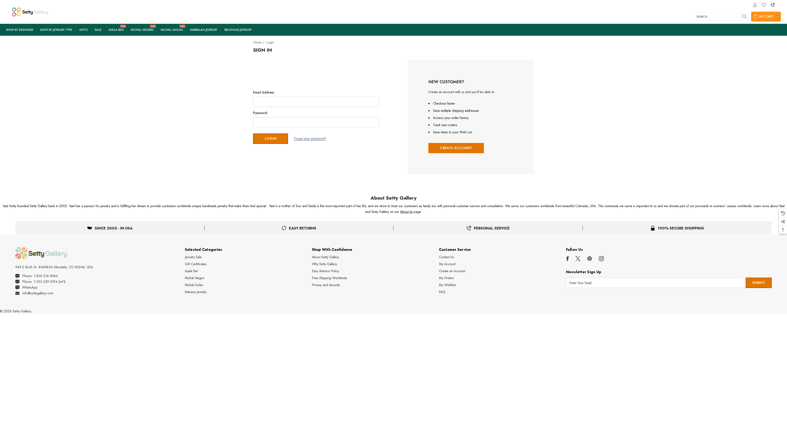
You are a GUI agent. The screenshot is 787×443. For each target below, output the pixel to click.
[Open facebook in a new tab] (567, 259)
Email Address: (264, 92)
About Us (406, 211)
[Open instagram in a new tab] (601, 259)
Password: (260, 113)
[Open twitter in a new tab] (577, 259)
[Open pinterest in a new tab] (589, 259)
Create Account (456, 148)
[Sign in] (754, 4)
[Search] (744, 17)
